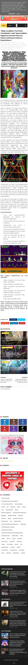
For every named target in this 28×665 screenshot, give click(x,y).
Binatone (13, 507)
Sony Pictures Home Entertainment (9, 524)
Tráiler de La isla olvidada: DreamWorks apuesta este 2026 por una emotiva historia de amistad (17, 643)
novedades (24, 46)
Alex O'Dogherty (19, 504)
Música (9, 518)
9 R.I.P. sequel (5, 362)
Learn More (11, 13)
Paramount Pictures (18, 518)
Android (3, 507)
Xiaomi (3, 538)
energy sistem (4, 547)
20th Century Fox (5, 498)
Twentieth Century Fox (6, 530)
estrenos (12, 547)
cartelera (20, 538)
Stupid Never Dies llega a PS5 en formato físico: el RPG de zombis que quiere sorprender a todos (13, 354)
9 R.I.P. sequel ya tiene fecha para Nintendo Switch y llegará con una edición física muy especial (14, 369)
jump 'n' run (19, 44)
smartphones (13, 550)
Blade (18, 507)
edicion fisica (5, 333)
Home (3, 25)
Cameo (24, 507)
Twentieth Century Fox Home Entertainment (12, 532)
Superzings (23, 524)
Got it (18, 13)
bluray (13, 538)
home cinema (4, 550)
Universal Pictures (5, 535)
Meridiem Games (12, 515)
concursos (19, 541)
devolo (16, 544)
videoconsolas (18, 47)
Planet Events (4, 521)
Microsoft (20, 515)
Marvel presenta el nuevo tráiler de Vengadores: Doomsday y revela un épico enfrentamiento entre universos (17, 574)
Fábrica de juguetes (6, 512)
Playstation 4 (4, 47)
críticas (3, 544)
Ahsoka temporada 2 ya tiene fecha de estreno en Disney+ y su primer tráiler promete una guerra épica (17, 583)
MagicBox (3, 515)
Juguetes (13, 44)
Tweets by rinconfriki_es (7, 461)
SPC (11, 521)
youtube (23, 553)
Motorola (3, 518)
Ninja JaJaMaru (8, 46)
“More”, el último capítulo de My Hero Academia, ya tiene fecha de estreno (17, 635)
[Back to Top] (14, 663)
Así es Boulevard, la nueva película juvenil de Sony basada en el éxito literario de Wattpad (18, 651)
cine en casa (4, 541)
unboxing (8, 553)
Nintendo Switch (16, 46)
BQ (8, 507)
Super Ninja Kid (10, 47)
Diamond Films (9, 509)
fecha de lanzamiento (7, 347)
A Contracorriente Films (7, 504)
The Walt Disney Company (7, 527)
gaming (3, 44)
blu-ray (8, 538)
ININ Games (8, 44)
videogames (4, 49)
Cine (2, 509)
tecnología (21, 550)
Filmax (16, 509)
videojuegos (10, 49)
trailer (2, 553)
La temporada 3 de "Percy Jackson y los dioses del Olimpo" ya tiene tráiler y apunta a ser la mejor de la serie (17, 614)
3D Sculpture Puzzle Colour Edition (9, 501)
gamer (22, 42)
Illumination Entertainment (19, 512)
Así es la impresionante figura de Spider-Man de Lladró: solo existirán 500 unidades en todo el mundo (17, 604)
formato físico (16, 42)
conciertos (12, 541)
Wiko (22, 535)
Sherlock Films (17, 521)
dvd (21, 544)
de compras (10, 544)
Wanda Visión (15, 535)
